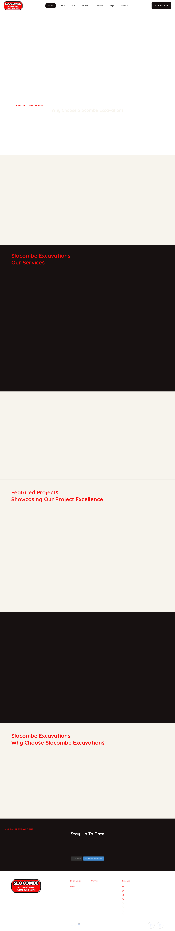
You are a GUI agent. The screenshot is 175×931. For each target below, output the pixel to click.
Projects (99, 6)
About (62, 6)
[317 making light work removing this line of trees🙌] (66, 849)
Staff (73, 6)
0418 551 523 (136, 910)
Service (73, 898)
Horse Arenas (97, 903)
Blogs (111, 6)
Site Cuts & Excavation (100, 909)
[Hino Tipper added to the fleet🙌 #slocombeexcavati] (23, 849)
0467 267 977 (138, 902)
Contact (124, 6)
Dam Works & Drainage (100, 886)
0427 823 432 (138, 914)
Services (84, 6)
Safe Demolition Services (102, 892)
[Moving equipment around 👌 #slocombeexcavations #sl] (109, 849)
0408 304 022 (137, 906)
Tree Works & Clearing (100, 914)
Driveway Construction (100, 898)
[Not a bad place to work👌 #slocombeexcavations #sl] (152, 849)
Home (50, 6)
